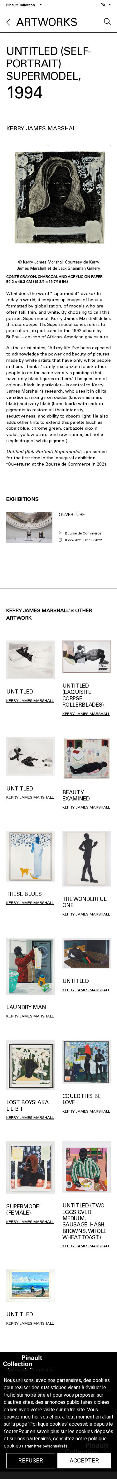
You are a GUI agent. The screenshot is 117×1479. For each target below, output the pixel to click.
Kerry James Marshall (43, 128)
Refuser (30, 1460)
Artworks (46, 22)
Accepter (84, 1460)
